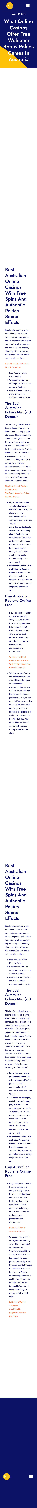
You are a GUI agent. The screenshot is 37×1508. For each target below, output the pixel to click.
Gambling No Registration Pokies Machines (17, 1312)
